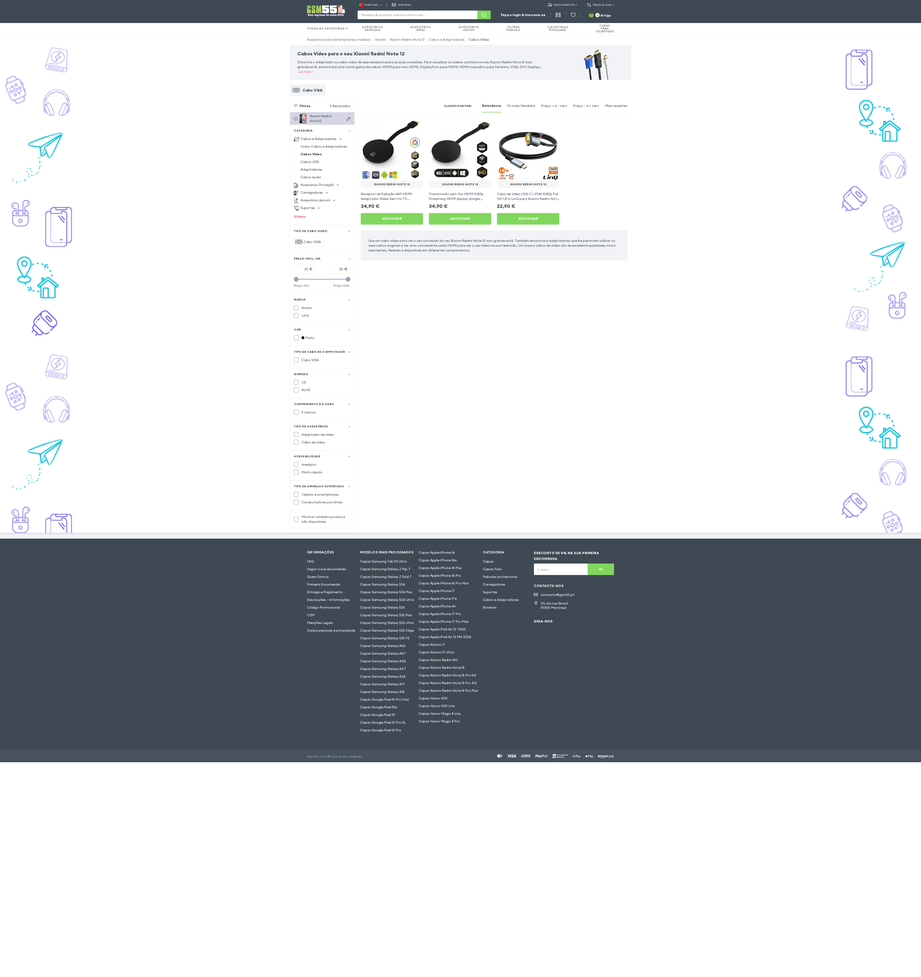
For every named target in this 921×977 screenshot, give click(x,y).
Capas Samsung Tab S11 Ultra (383, 561)
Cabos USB (310, 162)
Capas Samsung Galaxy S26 (382, 584)
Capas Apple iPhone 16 (437, 552)
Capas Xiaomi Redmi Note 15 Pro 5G (447, 675)
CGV (311, 615)
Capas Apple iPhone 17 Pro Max (444, 621)
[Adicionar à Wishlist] (416, 125)
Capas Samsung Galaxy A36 (383, 661)
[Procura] (484, 15)
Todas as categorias (326, 28)
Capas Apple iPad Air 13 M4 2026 (445, 637)
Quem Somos (318, 577)
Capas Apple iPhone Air (437, 606)
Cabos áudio (311, 177)
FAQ (310, 561)
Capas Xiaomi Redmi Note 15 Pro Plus (448, 690)
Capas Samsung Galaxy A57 (383, 653)
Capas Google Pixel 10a (378, 707)
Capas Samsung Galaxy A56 (383, 646)
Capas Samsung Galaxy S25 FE (384, 638)
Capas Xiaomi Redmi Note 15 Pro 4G (448, 683)
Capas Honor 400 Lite (437, 706)
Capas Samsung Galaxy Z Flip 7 (385, 569)
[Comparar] (407, 125)
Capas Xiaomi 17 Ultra (436, 652)
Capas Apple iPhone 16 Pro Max (444, 583)
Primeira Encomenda (323, 584)
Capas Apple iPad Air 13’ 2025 (442, 629)
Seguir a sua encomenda (326, 569)
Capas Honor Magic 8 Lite (439, 713)
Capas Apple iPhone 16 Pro (440, 575)
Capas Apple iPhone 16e (438, 560)
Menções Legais (320, 623)
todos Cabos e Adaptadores (324, 146)
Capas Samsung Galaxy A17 (382, 684)
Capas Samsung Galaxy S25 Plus (386, 615)
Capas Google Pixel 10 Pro (380, 730)
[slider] (296, 279)
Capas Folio (492, 569)
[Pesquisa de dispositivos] (348, 119)
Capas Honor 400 (433, 698)
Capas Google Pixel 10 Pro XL (383, 722)
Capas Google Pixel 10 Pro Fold (384, 699)
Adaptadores (311, 169)
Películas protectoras (500, 577)
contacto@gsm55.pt (558, 595)
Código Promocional (323, 607)
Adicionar (392, 219)
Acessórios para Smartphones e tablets (339, 39)
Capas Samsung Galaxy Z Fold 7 (386, 577)
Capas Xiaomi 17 (432, 644)
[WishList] (573, 14)
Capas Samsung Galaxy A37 (383, 669)
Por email (405, 4)
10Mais (300, 217)
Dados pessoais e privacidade (331, 630)
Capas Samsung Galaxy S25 (382, 607)
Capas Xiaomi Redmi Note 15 (442, 667)
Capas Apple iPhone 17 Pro (440, 614)
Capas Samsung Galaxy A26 (383, 676)
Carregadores (494, 584)
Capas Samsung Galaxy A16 (382, 692)
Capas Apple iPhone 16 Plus (440, 568)
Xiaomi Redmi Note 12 (407, 39)
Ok (601, 569)
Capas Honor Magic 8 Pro (439, 721)
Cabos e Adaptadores (447, 39)
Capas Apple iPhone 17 (437, 591)
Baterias (490, 607)
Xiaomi (380, 39)
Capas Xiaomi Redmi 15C (438, 660)
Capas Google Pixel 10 (377, 715)
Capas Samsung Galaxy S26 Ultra (387, 600)
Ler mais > (306, 72)
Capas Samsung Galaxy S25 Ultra (387, 623)
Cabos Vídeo (479, 39)
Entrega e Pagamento (325, 592)
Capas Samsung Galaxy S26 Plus (386, 592)
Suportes (490, 592)
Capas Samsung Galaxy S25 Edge (387, 630)
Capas (488, 561)
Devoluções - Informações (328, 600)
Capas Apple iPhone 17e (438, 598)
